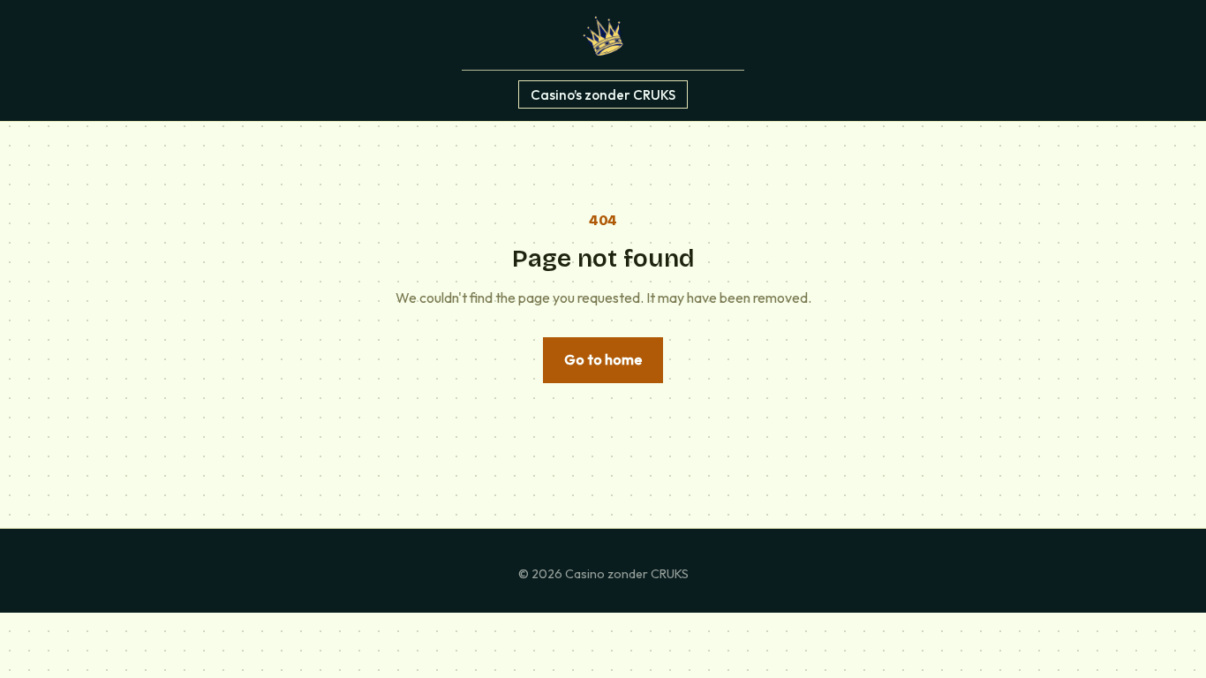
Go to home (603, 359)
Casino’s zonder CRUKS (603, 94)
